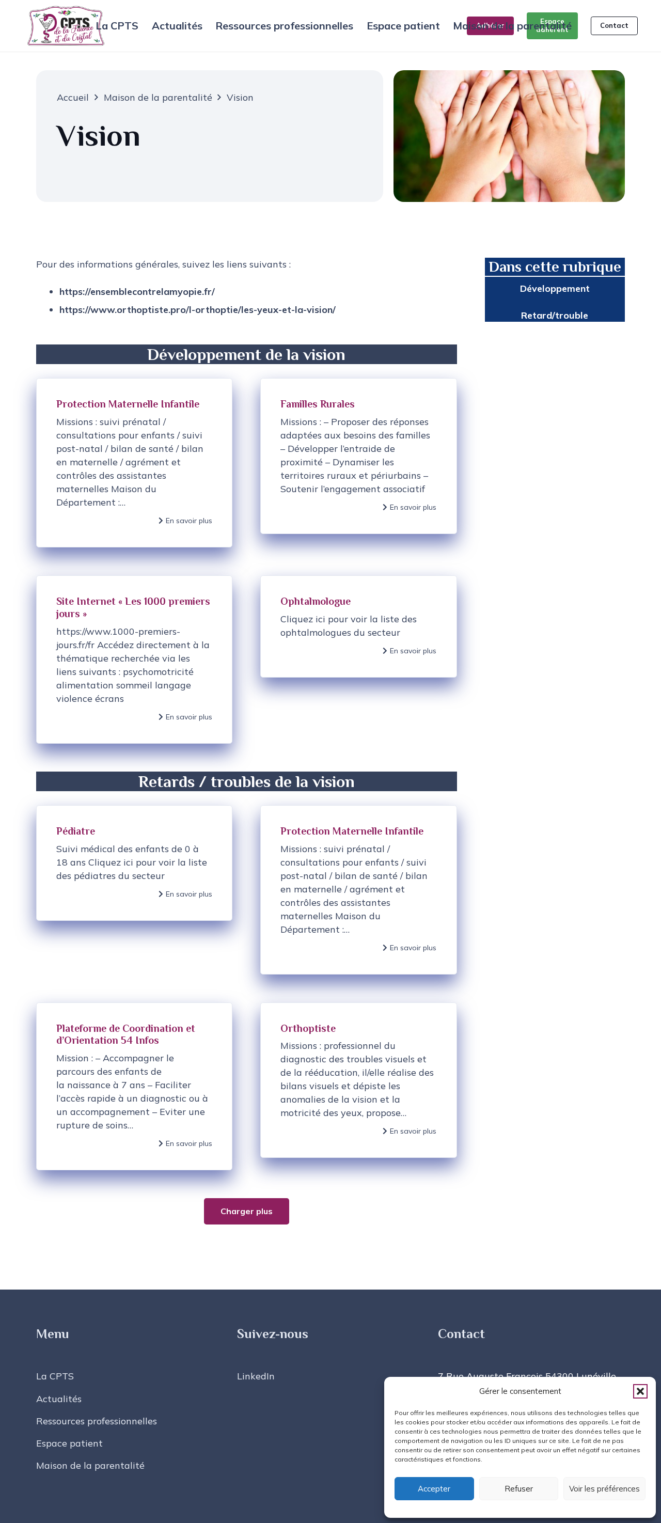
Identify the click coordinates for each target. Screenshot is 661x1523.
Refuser (519, 1489)
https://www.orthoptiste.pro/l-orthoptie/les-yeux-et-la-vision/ (197, 310)
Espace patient (69, 1443)
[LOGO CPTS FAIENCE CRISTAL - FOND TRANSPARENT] (65, 26)
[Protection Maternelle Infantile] (134, 462)
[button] (640, 1391)
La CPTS (55, 1376)
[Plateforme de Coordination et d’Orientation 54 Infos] (134, 1086)
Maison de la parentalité (90, 1465)
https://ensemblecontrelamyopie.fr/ (137, 291)
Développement (555, 288)
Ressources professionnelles (96, 1421)
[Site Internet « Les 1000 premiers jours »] (134, 659)
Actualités (59, 1399)
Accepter (434, 1489)
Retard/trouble (554, 315)
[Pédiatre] (134, 890)
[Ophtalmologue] (358, 659)
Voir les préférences (604, 1489)
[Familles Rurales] (358, 462)
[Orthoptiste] (358, 1086)
